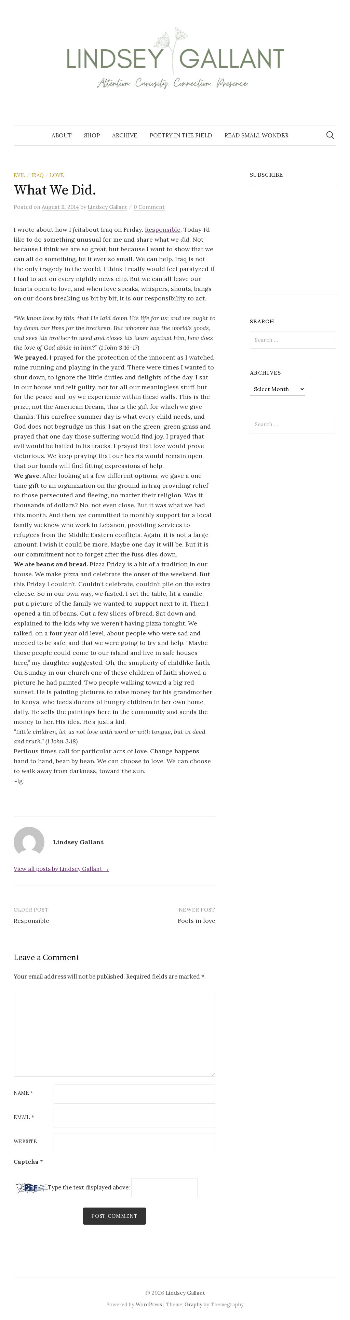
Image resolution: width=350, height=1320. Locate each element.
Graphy (193, 1304)
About (62, 135)
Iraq (37, 175)
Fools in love (196, 921)
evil (19, 175)
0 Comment (149, 206)
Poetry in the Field (181, 135)
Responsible (162, 229)
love (57, 175)
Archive (124, 135)
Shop (92, 135)
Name (23, 1093)
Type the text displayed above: (89, 1187)
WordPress (149, 1304)
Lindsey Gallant (185, 1292)
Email (24, 1117)
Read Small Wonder (256, 135)
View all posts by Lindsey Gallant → (61, 869)
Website (25, 1141)
